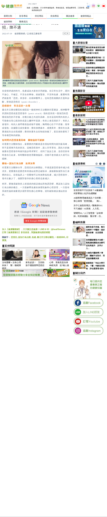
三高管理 (81, 8)
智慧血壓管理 (71, 8)
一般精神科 (60, 237)
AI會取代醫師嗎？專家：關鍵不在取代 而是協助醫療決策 (95, 255)
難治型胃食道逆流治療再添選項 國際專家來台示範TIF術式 (95, 50)
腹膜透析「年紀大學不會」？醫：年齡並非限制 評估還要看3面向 (95, 266)
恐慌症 (14, 237)
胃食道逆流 (60, 8)
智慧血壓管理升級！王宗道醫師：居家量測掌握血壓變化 (95, 60)
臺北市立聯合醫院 (45, 237)
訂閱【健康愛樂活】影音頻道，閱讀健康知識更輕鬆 (26, 232)
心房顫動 (35, 8)
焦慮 (34, 237)
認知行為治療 (24, 237)
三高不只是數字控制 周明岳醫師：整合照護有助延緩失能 (95, 83)
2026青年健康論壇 (47, 8)
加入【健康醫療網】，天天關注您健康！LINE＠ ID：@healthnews (33, 229)
